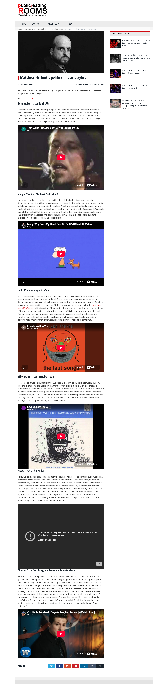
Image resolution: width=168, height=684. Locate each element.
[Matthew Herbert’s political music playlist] (61, 52)
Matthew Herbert (27, 85)
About (71, 24)
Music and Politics (97, 85)
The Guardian (30, 98)
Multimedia (53, 24)
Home (23, 24)
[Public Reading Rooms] (32, 12)
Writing (35, 24)
